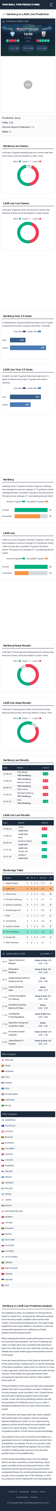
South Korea (11, 1257)
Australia (10, 1126)
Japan (8, 1200)
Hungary (9, 1183)
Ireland (9, 1188)
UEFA (7, 1088)
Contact (34, 1497)
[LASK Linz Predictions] (43, 34)
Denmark (9, 1166)
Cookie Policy (22, 1497)
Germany (9, 1071)
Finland (8, 1171)
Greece (8, 1177)
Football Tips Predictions (21, 4)
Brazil (8, 1106)
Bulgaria (9, 1143)
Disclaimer (24, 1492)
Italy (7, 1077)
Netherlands (11, 1094)
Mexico (8, 1205)
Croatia (9, 1154)
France (8, 1083)
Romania (9, 1228)
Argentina (10, 1120)
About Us (13, 1492)
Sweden (8, 1262)
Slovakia (9, 1245)
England (9, 1060)
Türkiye (8, 1274)
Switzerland (11, 1268)
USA (7, 1285)
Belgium (9, 1137)
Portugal (10, 1100)
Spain (7, 1066)
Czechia (9, 1160)
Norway (9, 1217)
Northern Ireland (14, 1211)
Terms (42, 1492)
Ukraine (9, 1280)
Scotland (10, 1240)
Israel (8, 1194)
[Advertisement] (28, 84)
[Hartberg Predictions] (12, 34)
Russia (8, 1234)
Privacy (34, 1492)
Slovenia (9, 1251)
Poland (8, 1223)
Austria (9, 1131)
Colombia (9, 1148)
